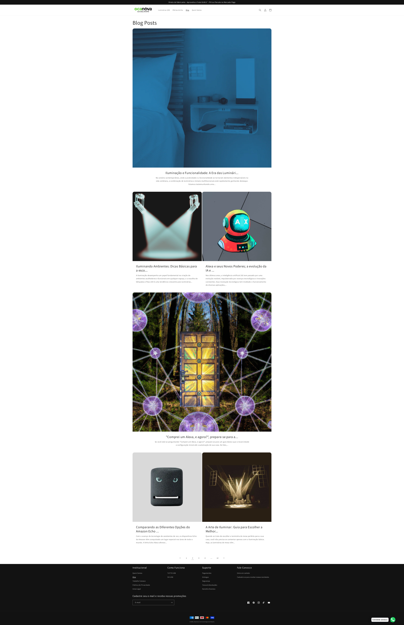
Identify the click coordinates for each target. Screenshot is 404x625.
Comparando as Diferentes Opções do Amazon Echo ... (163, 529)
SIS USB (170, 577)
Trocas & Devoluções (209, 585)
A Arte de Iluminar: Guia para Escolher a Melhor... (234, 529)
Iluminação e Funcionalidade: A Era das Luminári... (202, 173)
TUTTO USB (171, 573)
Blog (134, 577)
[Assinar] (171, 602)
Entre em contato (243, 573)
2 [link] (192, 558)
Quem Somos (137, 573)
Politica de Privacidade (141, 585)
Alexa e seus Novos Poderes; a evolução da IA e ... (236, 268)
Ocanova (196, 621)
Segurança (206, 581)
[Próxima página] (223, 557)
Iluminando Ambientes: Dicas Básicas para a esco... (166, 268)
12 (217, 558)
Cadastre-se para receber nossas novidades (253, 577)
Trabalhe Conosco (139, 581)
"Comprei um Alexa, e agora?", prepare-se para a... (202, 437)
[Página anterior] (180, 557)
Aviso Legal (137, 589)
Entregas (205, 577)
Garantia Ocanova (208, 589)
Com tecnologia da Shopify (206, 621)
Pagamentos (206, 573)
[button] (260, 10)
